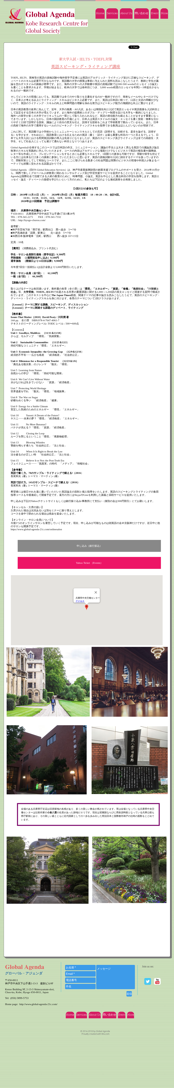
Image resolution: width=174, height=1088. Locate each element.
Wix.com (105, 1033)
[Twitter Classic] (147, 981)
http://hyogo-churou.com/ (32, 220)
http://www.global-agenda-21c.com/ (38, 1004)
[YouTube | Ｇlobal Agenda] (157, 981)
